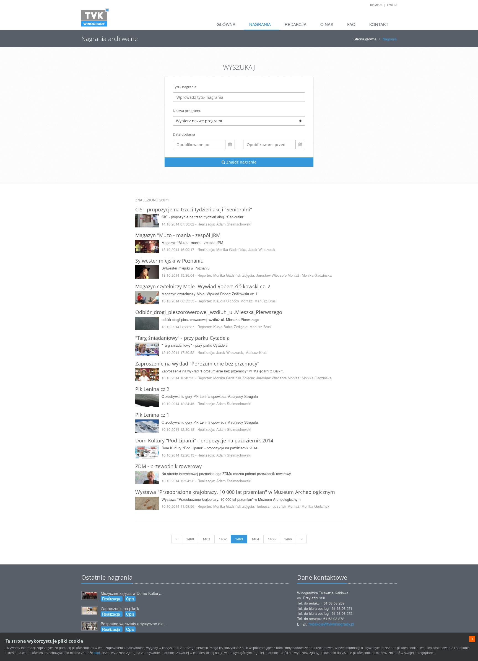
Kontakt (378, 24)
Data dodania (184, 134)
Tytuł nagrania (184, 86)
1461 (206, 538)
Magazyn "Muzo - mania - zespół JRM (177, 235)
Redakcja (295, 24)
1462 (223, 538)
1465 (272, 538)
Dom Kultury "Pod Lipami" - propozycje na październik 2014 (204, 440)
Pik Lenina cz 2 (152, 389)
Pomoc (376, 5)
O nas (326, 24)
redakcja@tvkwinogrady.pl (331, 624)
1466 (288, 538)
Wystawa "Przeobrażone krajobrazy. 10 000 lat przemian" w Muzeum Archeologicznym (235, 492)
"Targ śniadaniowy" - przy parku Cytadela (182, 338)
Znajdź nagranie (240, 162)
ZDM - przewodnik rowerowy (168, 466)
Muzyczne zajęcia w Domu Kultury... (132, 593)
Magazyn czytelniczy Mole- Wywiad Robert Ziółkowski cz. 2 (202, 286)
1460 (190, 538)
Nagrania (260, 24)
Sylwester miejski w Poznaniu (169, 260)
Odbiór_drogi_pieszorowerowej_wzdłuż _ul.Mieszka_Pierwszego (208, 312)
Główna (226, 24)
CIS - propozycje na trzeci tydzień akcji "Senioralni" (193, 209)
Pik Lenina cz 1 (152, 414)
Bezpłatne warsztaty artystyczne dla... (134, 623)
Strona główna (365, 39)
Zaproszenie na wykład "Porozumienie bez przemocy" (197, 363)
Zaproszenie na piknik (120, 608)
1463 (239, 538)
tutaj (96, 653)
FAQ (351, 24)
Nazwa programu (187, 110)
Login (392, 5)
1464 (255, 538)
